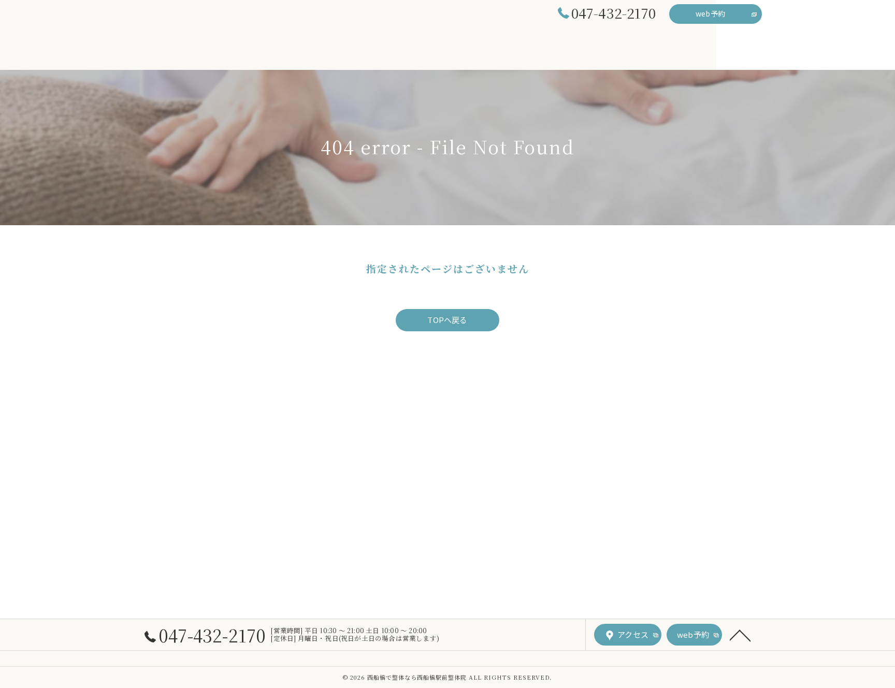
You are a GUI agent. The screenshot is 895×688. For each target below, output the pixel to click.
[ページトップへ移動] (740, 634)
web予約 (710, 13)
